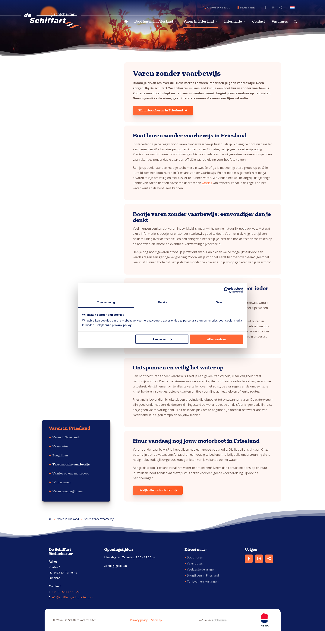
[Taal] (293, 8)
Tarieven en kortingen (203, 581)
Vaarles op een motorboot (70, 473)
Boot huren (195, 557)
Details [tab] (162, 302)
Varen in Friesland (198, 21)
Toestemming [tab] (106, 302)
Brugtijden (60, 455)
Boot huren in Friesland (153, 21)
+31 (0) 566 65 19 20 (66, 592)
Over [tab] (219, 302)
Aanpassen (160, 339)
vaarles (207, 183)
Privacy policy (139, 620)
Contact (258, 21)
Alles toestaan (216, 339)
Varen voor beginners (67, 491)
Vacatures (280, 21)
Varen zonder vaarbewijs (71, 464)
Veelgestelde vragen (201, 569)
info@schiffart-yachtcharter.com (72, 597)
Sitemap (156, 620)
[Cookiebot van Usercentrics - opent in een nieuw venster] (226, 290)
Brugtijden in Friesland (203, 575)
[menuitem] (125, 21)
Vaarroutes (60, 446)
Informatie (233, 21)
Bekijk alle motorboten (155, 490)
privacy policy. (122, 325)
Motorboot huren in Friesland (160, 110)
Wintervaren (61, 482)
